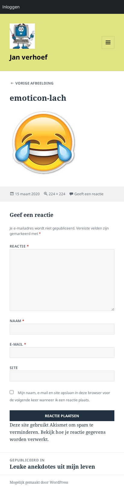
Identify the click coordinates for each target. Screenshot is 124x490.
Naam (17, 320)
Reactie (19, 246)
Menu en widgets (108, 48)
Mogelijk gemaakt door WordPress (39, 482)
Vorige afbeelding (34, 83)
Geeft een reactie (89, 193)
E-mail (18, 344)
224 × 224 (57, 193)
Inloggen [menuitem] (11, 6)
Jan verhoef (29, 56)
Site (14, 367)
